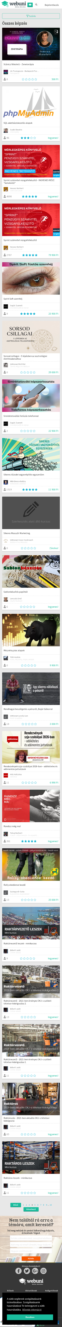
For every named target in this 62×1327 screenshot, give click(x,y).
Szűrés (32, 16)
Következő (31, 1209)
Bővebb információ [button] (32, 1310)
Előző (15, 1205)
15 (51, 1205)
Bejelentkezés (52, 4)
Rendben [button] (30, 1317)
